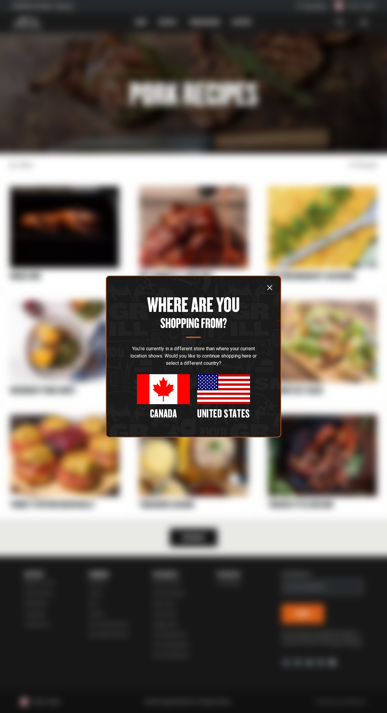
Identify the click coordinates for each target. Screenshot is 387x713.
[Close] (270, 287)
